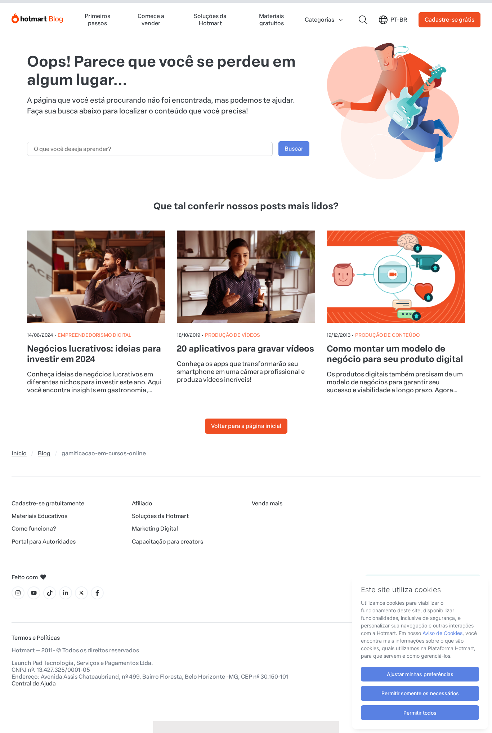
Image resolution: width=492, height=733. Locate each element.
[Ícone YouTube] (33, 592)
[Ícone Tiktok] (49, 592)
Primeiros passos (97, 19)
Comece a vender (151, 19)
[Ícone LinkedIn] (65, 592)
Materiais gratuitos (271, 19)
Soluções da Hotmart (210, 19)
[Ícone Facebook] (97, 592)
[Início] (37, 17)
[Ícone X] (81, 592)
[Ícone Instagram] (18, 592)
